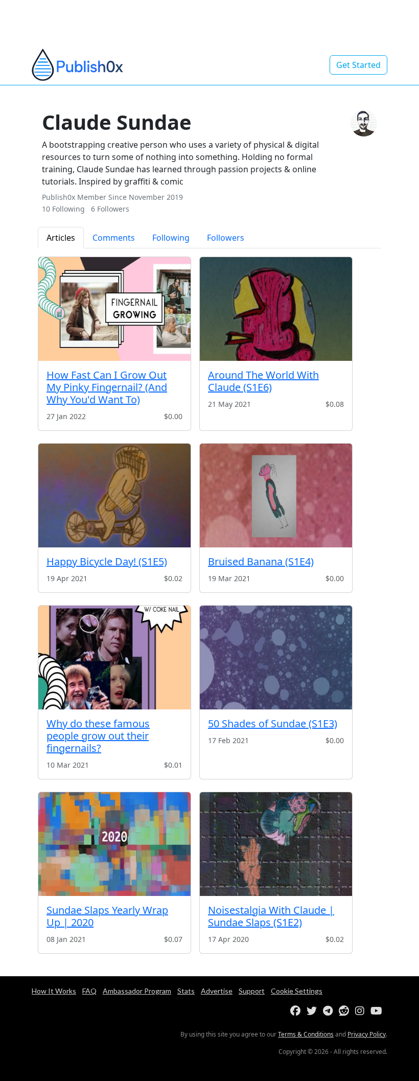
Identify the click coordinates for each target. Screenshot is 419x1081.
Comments (113, 237)
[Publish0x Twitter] (314, 1011)
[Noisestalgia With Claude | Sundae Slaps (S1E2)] (276, 844)
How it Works (54, 990)
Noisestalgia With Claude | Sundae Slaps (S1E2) (271, 916)
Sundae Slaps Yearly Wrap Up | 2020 (107, 916)
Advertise (216, 990)
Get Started (358, 65)
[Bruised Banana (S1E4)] (276, 495)
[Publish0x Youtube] (378, 1011)
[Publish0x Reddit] (346, 1011)
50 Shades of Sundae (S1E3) (272, 723)
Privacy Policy (366, 1034)
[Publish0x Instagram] (361, 1011)
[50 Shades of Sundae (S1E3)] (276, 657)
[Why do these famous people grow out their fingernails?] (114, 657)
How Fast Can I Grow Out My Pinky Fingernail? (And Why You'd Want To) (106, 387)
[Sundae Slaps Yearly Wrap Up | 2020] (114, 844)
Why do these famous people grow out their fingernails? (98, 736)
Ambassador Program (137, 990)
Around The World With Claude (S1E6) (263, 381)
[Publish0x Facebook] (297, 1011)
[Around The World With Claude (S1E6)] (276, 309)
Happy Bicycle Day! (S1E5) (106, 561)
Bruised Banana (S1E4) (261, 561)
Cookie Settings (296, 990)
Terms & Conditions (306, 1034)
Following (171, 237)
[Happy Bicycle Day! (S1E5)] (114, 495)
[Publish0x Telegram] (330, 1011)
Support (252, 990)
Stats (186, 990)
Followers (225, 237)
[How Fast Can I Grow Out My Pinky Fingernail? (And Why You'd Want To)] (114, 309)
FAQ (89, 990)
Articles (60, 237)
